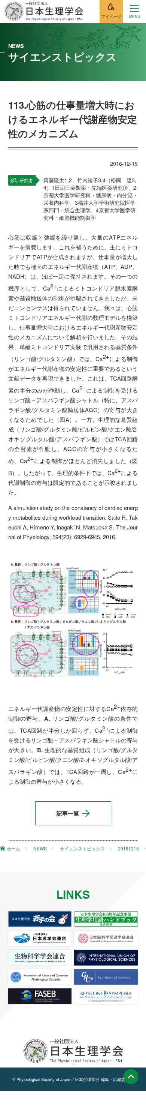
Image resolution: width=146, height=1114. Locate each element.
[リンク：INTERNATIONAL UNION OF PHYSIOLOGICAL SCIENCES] (106, 957)
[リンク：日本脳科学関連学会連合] (106, 938)
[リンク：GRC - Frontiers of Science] (106, 977)
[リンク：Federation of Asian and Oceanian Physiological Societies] (40, 977)
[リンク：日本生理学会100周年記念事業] (106, 919)
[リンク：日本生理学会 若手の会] (40, 919)
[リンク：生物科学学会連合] (40, 957)
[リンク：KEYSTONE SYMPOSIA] (106, 996)
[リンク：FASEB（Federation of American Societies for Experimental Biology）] (40, 996)
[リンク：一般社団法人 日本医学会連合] (40, 938)
